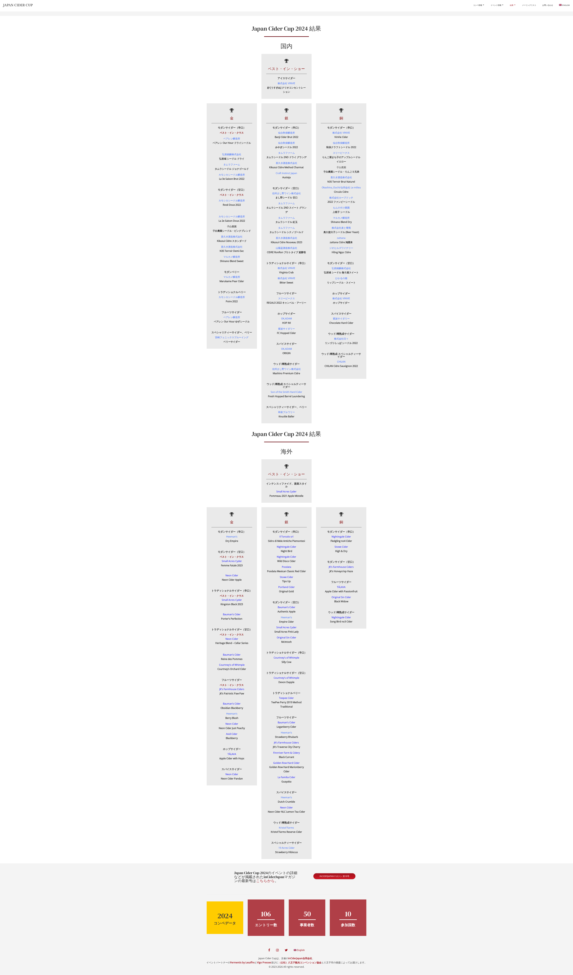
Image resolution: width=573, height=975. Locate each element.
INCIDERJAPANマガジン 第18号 (334, 876)
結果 (511, 5)
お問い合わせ (547, 5)
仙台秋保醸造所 (341, 142)
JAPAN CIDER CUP (18, 5)
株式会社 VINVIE (341, 132)
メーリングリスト (529, 5)
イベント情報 (496, 5)
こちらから (265, 880)
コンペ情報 (477, 5)
